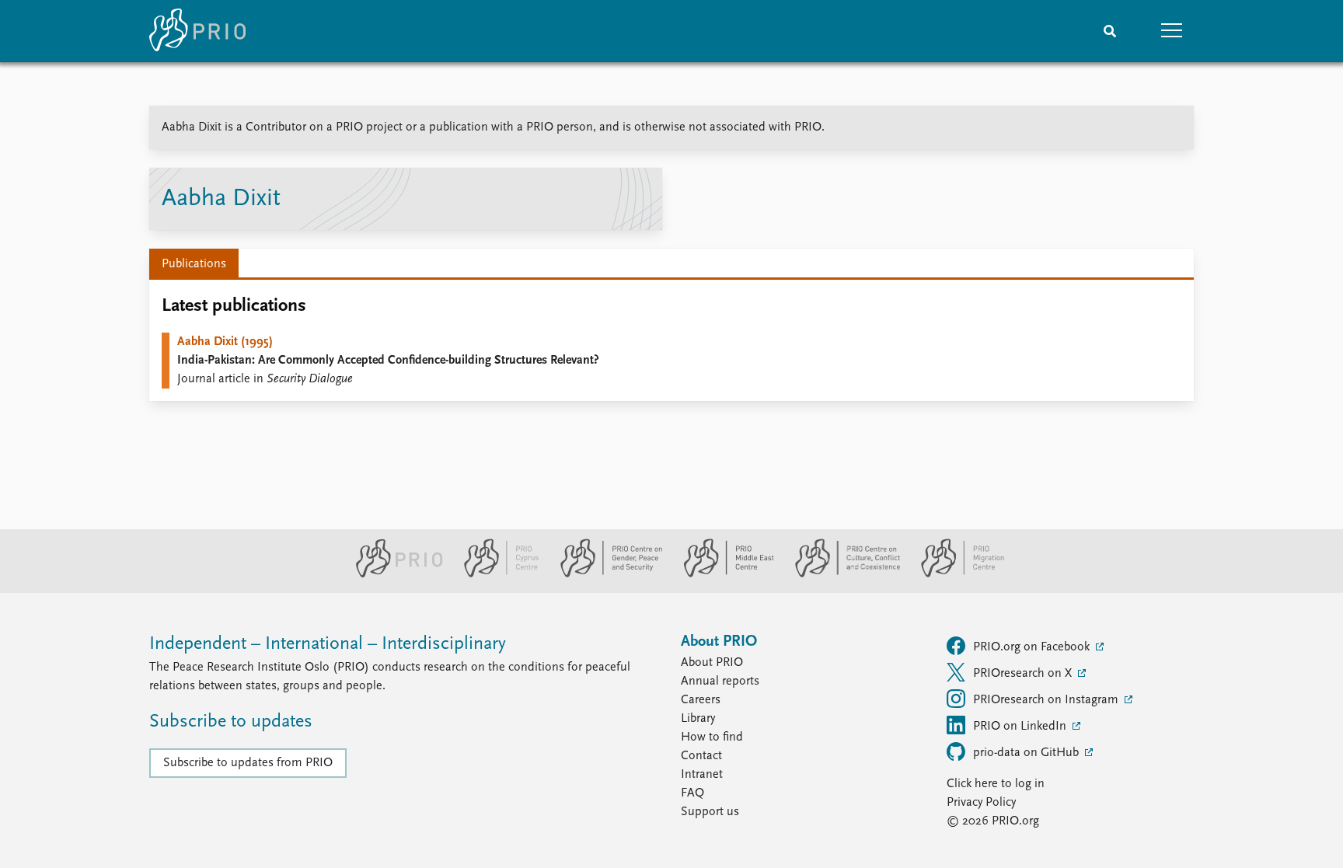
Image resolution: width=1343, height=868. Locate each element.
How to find (712, 737)
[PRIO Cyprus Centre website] (495, 574)
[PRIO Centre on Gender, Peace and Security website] (605, 574)
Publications (194, 264)
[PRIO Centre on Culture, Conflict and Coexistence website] (841, 574)
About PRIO (712, 663)
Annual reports (720, 681)
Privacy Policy (981, 803)
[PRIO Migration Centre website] (954, 574)
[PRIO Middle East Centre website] (722, 574)
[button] (1172, 31)
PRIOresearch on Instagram (1047, 700)
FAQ (692, 793)
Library (698, 719)
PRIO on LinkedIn (1021, 726)
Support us (710, 812)
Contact (701, 756)
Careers (700, 700)
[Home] (197, 31)
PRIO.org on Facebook (1033, 647)
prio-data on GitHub (1027, 753)
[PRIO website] (393, 574)
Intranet (702, 775)
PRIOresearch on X (1024, 674)
